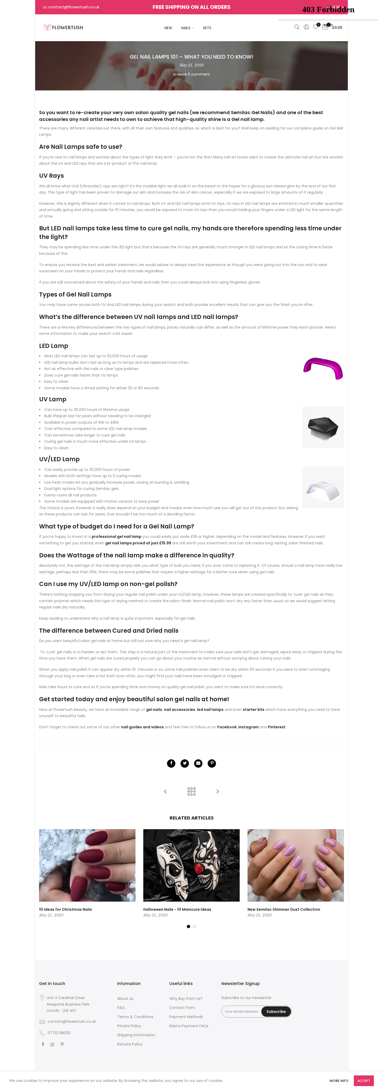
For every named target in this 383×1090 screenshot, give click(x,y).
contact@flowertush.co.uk (73, 7)
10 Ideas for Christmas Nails (65, 909)
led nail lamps (210, 709)
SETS (207, 27)
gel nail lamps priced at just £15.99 (138, 543)
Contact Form (182, 1007)
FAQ (121, 1007)
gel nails (154, 709)
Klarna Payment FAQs (188, 1026)
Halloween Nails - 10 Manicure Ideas (177, 909)
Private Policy (129, 1026)
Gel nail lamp (247, 119)
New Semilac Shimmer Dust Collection (284, 909)
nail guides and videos (142, 727)
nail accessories (179, 709)
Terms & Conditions (135, 1016)
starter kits (253, 709)
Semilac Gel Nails (252, 112)
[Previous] (44, 879)
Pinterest (277, 727)
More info (339, 1080)
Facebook (227, 727)
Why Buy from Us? (185, 998)
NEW (168, 27)
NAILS (185, 27)
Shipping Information (136, 1035)
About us (125, 998)
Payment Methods (186, 1016)
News (182, 74)
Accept (363, 1081)
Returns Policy (130, 1044)
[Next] (338, 879)
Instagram (248, 727)
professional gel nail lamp (116, 536)
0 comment (199, 74)
